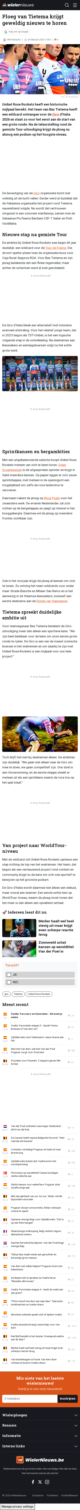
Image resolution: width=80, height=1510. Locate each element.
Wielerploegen (14, 1415)
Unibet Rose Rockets (39, 993)
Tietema (18, 993)
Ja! (15, 974)
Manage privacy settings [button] (17, 1506)
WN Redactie (14, 39)
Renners (9, 1425)
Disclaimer (38, 1495)
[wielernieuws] (40, 1459)
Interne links (13, 1446)
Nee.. (16, 982)
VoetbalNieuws (69, 1495)
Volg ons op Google (18, 31)
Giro (55, 114)
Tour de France (55, 248)
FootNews (52, 1495)
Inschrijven (67, 1398)
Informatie (11, 1436)
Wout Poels (52, 498)
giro (6, 993)
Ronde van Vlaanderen (52, 601)
